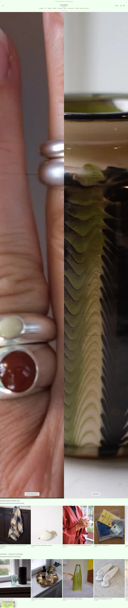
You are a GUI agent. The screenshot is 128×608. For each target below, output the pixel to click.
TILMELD (116, 313)
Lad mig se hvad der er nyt (32, 493)
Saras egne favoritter (10, 501)
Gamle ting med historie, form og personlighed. (10, 556)
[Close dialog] (125, 293)
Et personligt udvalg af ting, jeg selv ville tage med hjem (12, 503)
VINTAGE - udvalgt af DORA (11, 554)
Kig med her (96, 493)
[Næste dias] (110, 527)
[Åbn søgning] (3, 5)
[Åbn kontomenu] (120, 5)
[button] (7, 605)
